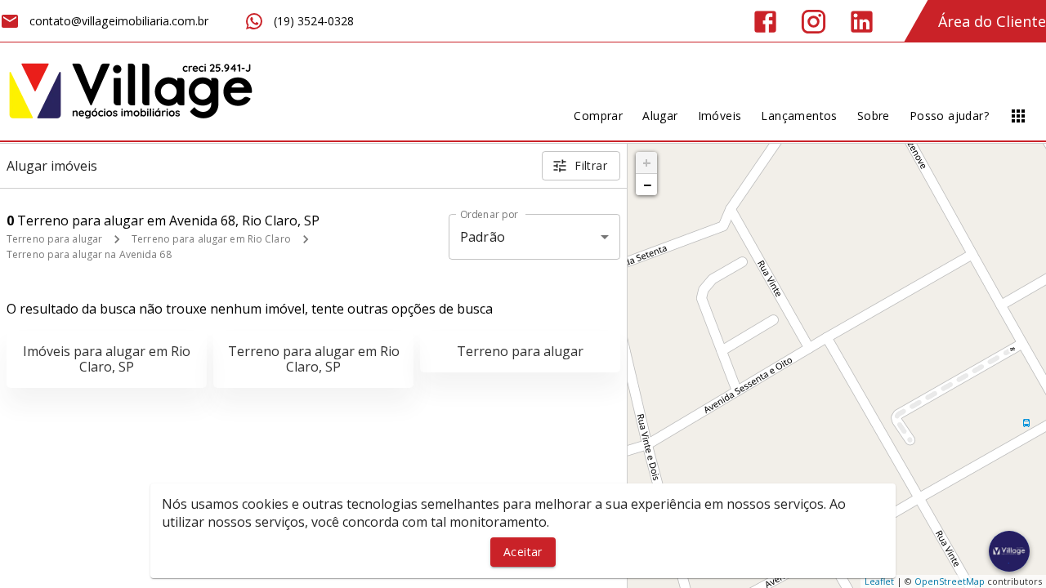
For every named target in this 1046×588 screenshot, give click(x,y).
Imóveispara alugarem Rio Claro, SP (106, 359)
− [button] (647, 184)
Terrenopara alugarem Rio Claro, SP (314, 359)
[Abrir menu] (1018, 116)
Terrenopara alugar (520, 351)
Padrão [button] (482, 237)
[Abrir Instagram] (813, 21)
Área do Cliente (992, 21)
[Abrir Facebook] (765, 21)
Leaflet (879, 581)
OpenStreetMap (949, 581)
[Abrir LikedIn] (861, 21)
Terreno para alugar (54, 239)
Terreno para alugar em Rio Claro (211, 239)
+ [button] (646, 162)
